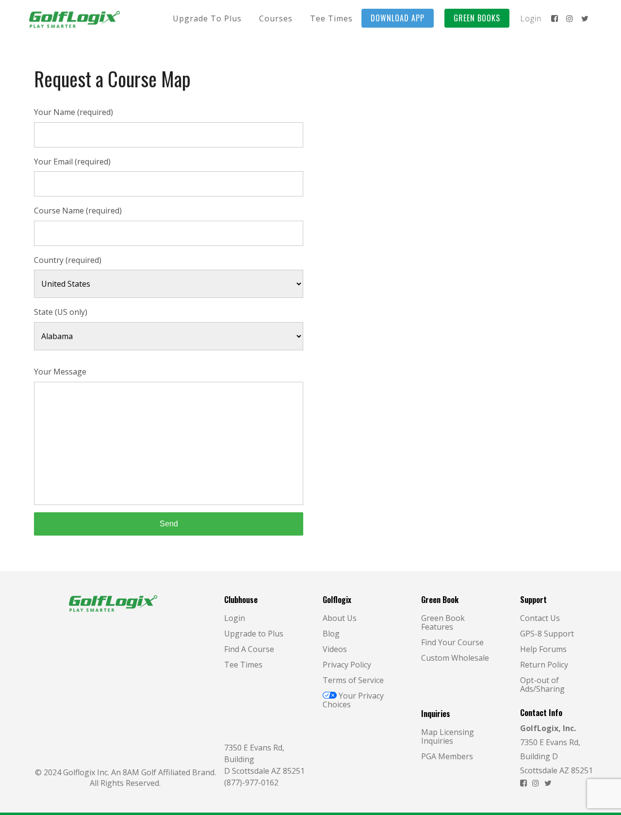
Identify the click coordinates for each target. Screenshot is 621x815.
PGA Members (447, 756)
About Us (340, 618)
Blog (331, 633)
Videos (335, 649)
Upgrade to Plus (253, 633)
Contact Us (540, 618)
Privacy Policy (347, 664)
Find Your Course (452, 642)
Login (234, 618)
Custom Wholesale (455, 657)
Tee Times (243, 664)
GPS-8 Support (547, 633)
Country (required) (67, 260)
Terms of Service (353, 680)
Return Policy (544, 664)
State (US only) (60, 312)
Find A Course (249, 649)
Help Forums (543, 649)
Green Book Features (443, 622)
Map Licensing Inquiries (447, 736)
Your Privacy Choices (353, 700)
